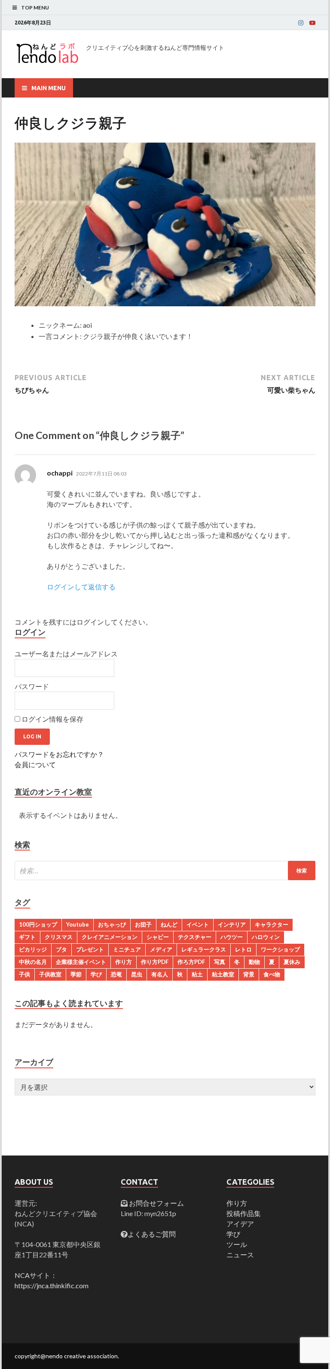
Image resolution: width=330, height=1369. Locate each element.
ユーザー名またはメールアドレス (66, 653)
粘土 (197, 974)
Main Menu (48, 88)
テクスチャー (194, 936)
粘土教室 (223, 974)
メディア (161, 949)
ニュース (240, 1254)
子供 (24, 974)
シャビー (158, 936)
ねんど (169, 924)
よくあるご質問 (152, 1234)
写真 (219, 961)
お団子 (143, 924)
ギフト (27, 936)
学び (96, 974)
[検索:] (165, 870)
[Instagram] (301, 23)
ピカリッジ (33, 949)
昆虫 (136, 974)
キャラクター (271, 924)
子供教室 (50, 974)
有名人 (159, 974)
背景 (248, 974)
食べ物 (271, 974)
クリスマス (59, 936)
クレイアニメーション (110, 936)
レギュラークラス (203, 949)
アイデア (240, 1224)
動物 (254, 961)
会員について (35, 764)
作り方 (123, 961)
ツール (236, 1244)
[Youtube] (312, 23)
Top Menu (35, 7)
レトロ (243, 949)
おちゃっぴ (112, 924)
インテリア (232, 924)
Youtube (77, 924)
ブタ (61, 949)
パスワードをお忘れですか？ (59, 754)
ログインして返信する (81, 586)
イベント (197, 924)
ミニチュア (127, 949)
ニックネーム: (60, 325)
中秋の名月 (33, 961)
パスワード (32, 686)
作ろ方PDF (191, 961)
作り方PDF (154, 961)
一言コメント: (60, 336)
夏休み (292, 961)
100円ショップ (38, 924)
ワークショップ (280, 949)
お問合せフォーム (156, 1203)
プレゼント (90, 949)
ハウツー (231, 936)
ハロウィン (266, 936)
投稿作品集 (243, 1213)
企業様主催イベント (81, 961)
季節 (76, 974)
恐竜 (116, 974)
